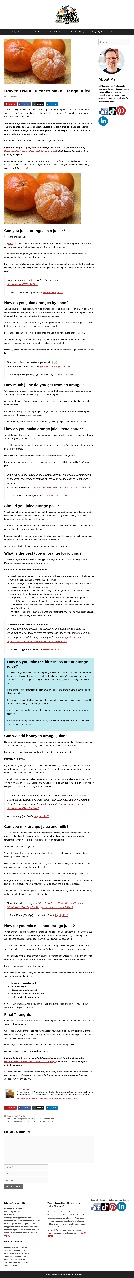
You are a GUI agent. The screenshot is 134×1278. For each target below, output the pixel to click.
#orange (64, 637)
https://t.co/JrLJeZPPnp (51, 903)
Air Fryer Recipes (17, 32)
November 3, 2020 (64, 374)
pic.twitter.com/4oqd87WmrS (57, 907)
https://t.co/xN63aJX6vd (46, 487)
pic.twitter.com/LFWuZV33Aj (51, 641)
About (112, 32)
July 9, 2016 (61, 915)
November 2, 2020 (53, 292)
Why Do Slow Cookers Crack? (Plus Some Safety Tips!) (30, 1121)
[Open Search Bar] (122, 32)
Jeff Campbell (23, 1089)
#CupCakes (13, 907)
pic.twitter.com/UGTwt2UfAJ (75, 487)
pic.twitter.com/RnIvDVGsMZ (23, 808)
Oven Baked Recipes (78, 32)
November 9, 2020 (53, 649)
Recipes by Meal (98, 32)
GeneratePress (82, 1274)
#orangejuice (76, 637)
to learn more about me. (28, 1098)
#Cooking (35, 907)
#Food (68, 903)
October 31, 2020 (57, 495)
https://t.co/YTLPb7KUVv (21, 641)
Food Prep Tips (20, 1116)
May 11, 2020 (41, 816)
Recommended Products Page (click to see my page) (30, 151)
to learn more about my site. (52, 1098)
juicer (10, 243)
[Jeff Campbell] (10, 1097)
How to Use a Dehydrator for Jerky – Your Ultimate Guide (30, 1119)
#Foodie (24, 907)
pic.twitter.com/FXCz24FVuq (22, 284)
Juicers (10, 1116)
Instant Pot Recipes (36, 32)
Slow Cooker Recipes (57, 32)
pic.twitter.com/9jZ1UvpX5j (55, 366)
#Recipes (78, 903)
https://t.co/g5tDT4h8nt (70, 804)
